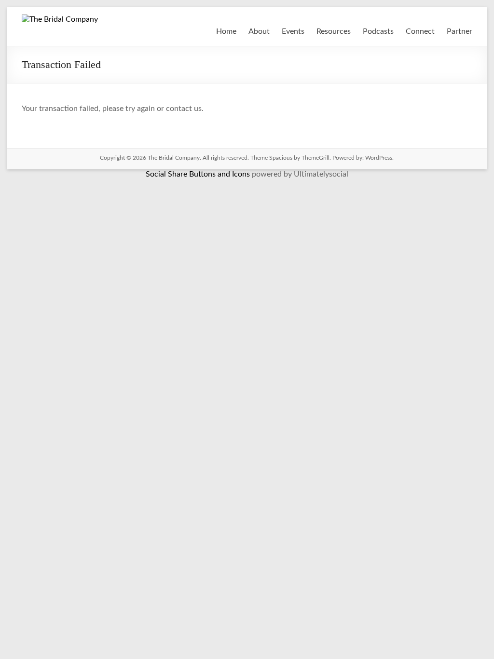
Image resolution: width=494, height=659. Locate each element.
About (259, 31)
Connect (420, 31)
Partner (459, 31)
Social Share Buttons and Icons (198, 174)
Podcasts (378, 31)
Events (293, 31)
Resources (333, 31)
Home (226, 31)
